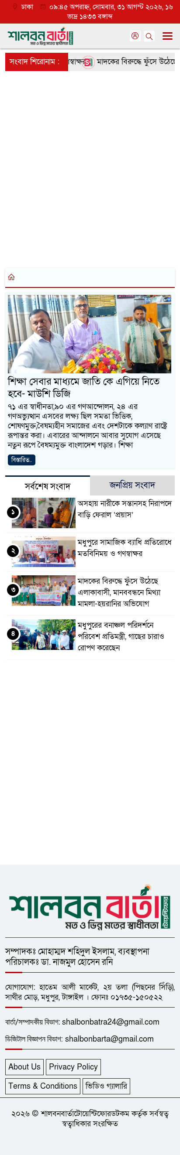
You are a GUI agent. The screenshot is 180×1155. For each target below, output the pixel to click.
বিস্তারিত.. (21, 460)
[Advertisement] (90, 168)
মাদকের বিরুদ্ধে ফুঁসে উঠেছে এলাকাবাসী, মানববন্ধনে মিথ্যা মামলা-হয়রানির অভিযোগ (119, 592)
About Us (24, 1067)
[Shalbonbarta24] (90, 906)
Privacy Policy (73, 1067)
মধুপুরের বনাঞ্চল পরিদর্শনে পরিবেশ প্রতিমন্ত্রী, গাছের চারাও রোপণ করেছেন (121, 636)
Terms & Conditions (42, 1086)
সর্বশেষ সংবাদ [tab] (47, 486)
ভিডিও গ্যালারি (106, 1086)
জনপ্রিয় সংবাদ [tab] (132, 485)
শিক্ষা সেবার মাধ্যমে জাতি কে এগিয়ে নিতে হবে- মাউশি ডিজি (83, 387)
